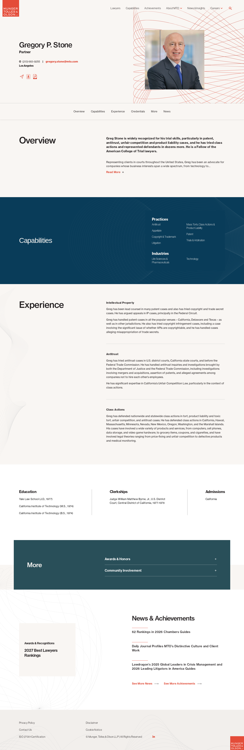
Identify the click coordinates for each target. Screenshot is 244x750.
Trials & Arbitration (195, 240)
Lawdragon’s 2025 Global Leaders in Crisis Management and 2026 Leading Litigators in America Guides (177, 667)
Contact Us (25, 729)
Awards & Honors (117, 559)
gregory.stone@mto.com (62, 62)
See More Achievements (180, 683)
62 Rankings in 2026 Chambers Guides (161, 632)
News (166, 111)
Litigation (156, 242)
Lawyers (115, 8)
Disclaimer (92, 722)
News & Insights (196, 8)
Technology (192, 258)
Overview (79, 111)
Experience (118, 111)
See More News (142, 683)
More (154, 111)
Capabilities (132, 8)
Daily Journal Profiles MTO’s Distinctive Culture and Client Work (175, 648)
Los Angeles (26, 65)
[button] (230, 8)
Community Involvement (123, 570)
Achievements (152, 8)
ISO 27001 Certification (32, 736)
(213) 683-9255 (29, 62)
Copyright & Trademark (164, 236)
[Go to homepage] (10, 15)
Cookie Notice (94, 729)
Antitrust (156, 224)
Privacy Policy (27, 722)
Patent (189, 234)
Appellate (157, 230)
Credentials (138, 111)
